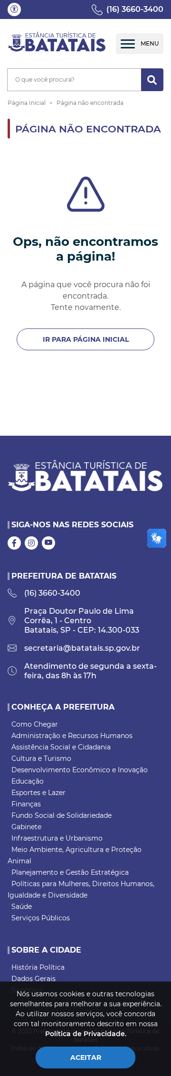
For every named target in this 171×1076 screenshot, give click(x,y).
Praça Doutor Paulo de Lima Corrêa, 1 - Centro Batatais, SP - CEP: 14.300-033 (81, 621)
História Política (38, 967)
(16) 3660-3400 (134, 9)
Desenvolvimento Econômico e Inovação (79, 770)
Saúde (21, 906)
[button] (14, 9)
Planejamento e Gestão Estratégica (70, 872)
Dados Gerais (33, 978)
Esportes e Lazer (38, 792)
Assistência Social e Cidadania (61, 747)
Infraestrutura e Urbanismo (57, 838)
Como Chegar (34, 724)
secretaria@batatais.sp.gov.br (82, 648)
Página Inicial (27, 102)
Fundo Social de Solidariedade (61, 815)
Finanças (26, 804)
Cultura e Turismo (41, 758)
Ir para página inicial (86, 339)
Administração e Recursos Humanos (72, 735)
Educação (27, 781)
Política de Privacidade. (85, 1033)
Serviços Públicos (40, 918)
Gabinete (26, 827)
